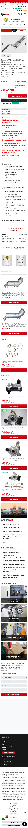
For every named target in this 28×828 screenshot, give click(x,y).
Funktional (14, 811)
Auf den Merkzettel (14, 100)
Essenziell (14, 803)
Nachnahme (4, 763)
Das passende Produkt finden (14, 694)
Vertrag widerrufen (8, 753)
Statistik (15, 805)
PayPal (3, 759)
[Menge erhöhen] (6, 95)
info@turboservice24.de (8, 6)
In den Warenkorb (17, 96)
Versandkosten (11, 92)
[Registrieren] (22, 10)
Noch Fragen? (6, 111)
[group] (14, 283)
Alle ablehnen (14, 822)
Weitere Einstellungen (14, 813)
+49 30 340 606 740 (21, 6)
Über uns (4, 741)
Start (3, 739)
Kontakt (4, 747)
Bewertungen (6, 113)
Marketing (14, 807)
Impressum (4, 749)
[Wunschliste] (17, 10)
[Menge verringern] (6, 97)
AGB (3, 744)
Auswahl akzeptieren (14, 825)
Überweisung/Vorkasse (7, 761)
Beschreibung (6, 109)
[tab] (14, 109)
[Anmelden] (19, 10)
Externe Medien (14, 808)
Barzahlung (4, 764)
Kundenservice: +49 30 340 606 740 (14, 4)
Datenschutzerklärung (7, 746)
